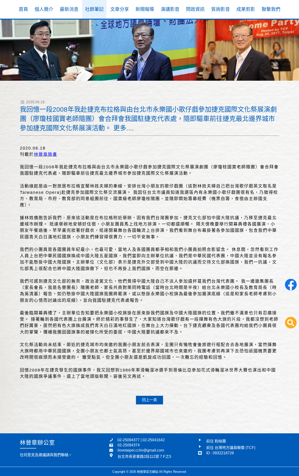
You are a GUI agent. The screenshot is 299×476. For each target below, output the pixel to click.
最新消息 (69, 9)
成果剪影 (245, 9)
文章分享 (119, 9)
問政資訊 (195, 9)
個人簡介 (44, 9)
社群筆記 (94, 9)
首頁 (23, 9)
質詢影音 (220, 9)
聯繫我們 (271, 9)
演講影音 (170, 9)
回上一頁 (149, 400)
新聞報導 (144, 9)
